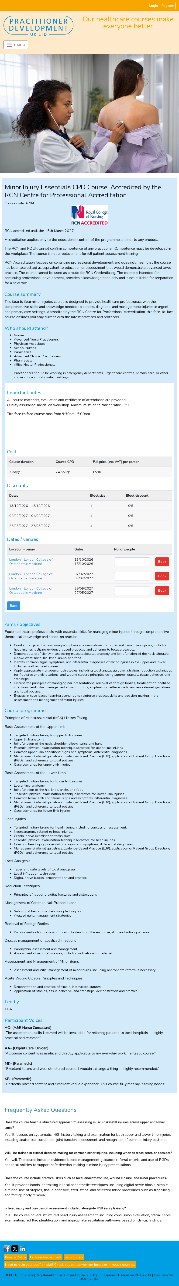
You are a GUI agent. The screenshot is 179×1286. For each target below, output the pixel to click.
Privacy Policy (15, 1257)
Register (168, 5)
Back (13, 605)
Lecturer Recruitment (45, 1257)
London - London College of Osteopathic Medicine (30, 561)
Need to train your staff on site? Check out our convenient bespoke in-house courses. (70, 1264)
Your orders (74, 1257)
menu (19, 44)
